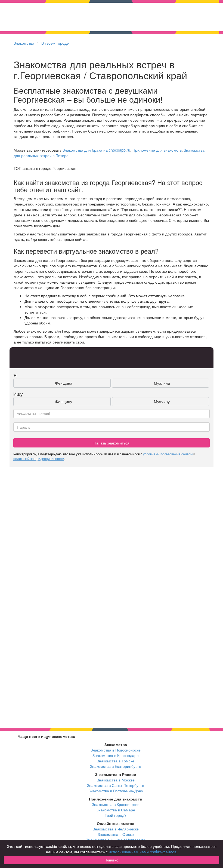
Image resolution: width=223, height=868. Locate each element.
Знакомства (24, 43)
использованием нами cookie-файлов (142, 851)
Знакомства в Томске (115, 760)
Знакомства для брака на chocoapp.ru (96, 150)
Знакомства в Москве (116, 780)
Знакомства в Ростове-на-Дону (115, 790)
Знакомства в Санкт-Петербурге (115, 785)
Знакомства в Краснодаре (115, 755)
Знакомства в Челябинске (116, 829)
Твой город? (115, 815)
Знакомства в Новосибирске (116, 750)
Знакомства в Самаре (115, 809)
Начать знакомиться (111, 443)
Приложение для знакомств (157, 150)
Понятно (111, 860)
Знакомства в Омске (116, 834)
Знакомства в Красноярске (116, 804)
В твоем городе (55, 43)
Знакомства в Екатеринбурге (115, 766)
